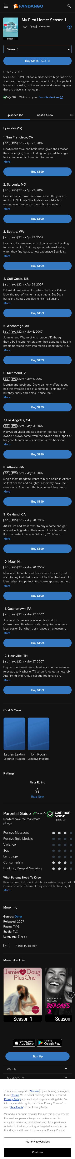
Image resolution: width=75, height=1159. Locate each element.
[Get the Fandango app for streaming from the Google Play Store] (49, 1043)
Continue (37, 1152)
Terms (15, 1095)
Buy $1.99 (37, 171)
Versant (34, 1091)
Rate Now (37, 796)
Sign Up (37, 1056)
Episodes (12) (15, 115)
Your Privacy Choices (37, 1141)
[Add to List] (70, 27)
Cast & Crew (45, 115)
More (7, 161)
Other (18, 916)
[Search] (69, 6)
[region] (37, 1119)
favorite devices (49, 97)
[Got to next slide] (71, 994)
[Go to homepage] (28, 6)
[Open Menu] (6, 6)
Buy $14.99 (45, 61)
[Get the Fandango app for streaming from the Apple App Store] (24, 1043)
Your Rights (16, 1107)
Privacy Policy (12, 1099)
